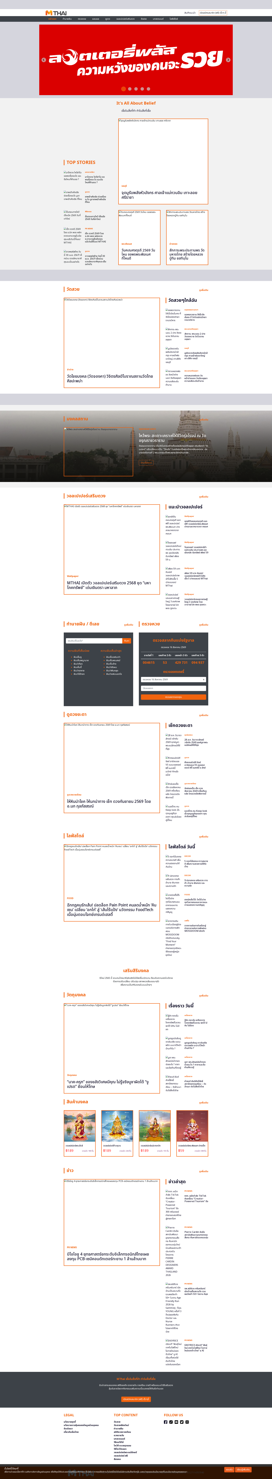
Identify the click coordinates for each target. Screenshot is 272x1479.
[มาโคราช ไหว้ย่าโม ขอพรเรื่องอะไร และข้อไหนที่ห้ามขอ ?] (73, 176)
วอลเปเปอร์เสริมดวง (125, 19)
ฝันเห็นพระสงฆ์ (113, 660)
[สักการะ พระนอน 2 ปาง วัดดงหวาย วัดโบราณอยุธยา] (173, 334)
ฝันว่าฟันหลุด (112, 670)
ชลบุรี (124, 186)
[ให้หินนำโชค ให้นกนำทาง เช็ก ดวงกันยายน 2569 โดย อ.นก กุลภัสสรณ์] (112, 756)
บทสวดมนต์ (158, 19)
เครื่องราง (188, 1015)
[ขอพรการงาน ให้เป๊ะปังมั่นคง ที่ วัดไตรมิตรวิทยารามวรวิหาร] (173, 315)
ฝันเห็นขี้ (78, 667)
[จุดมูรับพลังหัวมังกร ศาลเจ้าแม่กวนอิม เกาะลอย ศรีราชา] (136, 93)
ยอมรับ (229, 1469)
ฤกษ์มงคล (188, 735)
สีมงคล (117, 1459)
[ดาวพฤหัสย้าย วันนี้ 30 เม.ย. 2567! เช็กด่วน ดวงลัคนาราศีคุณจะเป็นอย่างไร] (73, 256)
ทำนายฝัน (67, 19)
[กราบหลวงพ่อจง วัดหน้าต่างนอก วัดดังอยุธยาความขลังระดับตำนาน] (173, 378)
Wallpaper (73, 576)
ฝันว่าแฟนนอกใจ (114, 674)
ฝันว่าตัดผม (111, 667)
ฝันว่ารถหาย (79, 670)
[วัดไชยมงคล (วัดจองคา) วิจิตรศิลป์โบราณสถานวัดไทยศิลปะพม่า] (112, 331)
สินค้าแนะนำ (190, 13)
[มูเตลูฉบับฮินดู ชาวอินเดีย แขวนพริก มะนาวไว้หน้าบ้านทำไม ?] (173, 1043)
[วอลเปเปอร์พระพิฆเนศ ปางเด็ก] (192, 1126)
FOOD (70, 898)
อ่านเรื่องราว (146, 462)
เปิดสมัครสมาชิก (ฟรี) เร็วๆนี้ (136, 1399)
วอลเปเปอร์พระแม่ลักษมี (125, 1452)
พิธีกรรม (88, 211)
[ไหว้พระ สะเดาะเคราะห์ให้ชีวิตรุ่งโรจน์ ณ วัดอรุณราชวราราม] (98, 452)
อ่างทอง (173, 244)
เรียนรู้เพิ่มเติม (243, 1469)
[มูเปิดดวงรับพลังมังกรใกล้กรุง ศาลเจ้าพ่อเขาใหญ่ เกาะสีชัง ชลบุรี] (173, 355)
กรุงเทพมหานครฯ (191, 309)
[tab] (123, 89)
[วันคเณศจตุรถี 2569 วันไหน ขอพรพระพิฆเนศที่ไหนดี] (139, 224)
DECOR (187, 856)
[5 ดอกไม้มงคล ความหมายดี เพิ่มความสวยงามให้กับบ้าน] (173, 861)
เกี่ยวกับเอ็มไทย (71, 1432)
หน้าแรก (52, 19)
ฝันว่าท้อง (78, 664)
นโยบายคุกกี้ (70, 1422)
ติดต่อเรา (68, 1428)
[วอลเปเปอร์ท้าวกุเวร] (117, 1126)
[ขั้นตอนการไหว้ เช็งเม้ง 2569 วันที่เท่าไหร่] (73, 215)
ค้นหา (126, 641)
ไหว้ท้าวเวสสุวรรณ (122, 1445)
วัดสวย (144, 19)
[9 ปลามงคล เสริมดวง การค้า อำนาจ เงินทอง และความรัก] (173, 881)
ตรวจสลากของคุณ (173, 697)
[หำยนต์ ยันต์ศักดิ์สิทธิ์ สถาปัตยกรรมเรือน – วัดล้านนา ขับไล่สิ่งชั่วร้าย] (173, 1083)
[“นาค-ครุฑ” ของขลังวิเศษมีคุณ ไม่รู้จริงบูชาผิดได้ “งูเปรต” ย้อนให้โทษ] (112, 1037)
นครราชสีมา (89, 172)
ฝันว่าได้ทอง (79, 674)
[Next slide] (228, 60)
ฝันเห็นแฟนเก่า (113, 657)
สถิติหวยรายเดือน (122, 1432)
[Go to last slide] (44, 60)
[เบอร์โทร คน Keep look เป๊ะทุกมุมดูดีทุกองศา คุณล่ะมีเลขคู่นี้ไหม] (173, 813)
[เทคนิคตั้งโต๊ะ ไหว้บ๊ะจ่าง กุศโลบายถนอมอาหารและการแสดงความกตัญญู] (173, 903)
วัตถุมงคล (72, 1075)
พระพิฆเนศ (127, 244)
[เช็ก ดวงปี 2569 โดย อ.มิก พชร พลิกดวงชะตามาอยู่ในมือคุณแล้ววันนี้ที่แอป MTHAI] (73, 235)
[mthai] (56, 12)
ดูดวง (87, 192)
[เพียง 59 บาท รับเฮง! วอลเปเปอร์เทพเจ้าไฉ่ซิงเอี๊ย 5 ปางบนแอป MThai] (173, 577)
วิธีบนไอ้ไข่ (119, 1442)
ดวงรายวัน (119, 1435)
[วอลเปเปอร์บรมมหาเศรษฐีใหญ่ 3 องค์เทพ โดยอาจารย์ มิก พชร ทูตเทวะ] (173, 601)
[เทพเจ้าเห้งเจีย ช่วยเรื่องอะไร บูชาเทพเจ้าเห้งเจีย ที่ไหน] (73, 195)
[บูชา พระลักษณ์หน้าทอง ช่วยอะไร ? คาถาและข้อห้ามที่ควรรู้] (173, 1062)
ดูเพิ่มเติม (203, 290)
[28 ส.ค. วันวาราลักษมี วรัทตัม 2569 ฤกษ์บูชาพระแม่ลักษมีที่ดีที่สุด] (173, 742)
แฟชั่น (186, 920)
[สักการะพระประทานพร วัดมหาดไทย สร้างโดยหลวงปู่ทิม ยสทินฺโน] (187, 224)
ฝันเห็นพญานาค (81, 660)
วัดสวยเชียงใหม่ (121, 1425)
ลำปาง (70, 369)
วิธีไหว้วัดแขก (120, 1449)
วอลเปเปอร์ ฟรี (121, 1456)
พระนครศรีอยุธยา (191, 329)
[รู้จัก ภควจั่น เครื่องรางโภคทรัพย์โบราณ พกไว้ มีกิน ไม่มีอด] (173, 1022)
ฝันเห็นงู (78, 657)
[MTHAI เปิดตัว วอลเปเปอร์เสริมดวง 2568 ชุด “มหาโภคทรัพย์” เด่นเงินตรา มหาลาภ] (112, 538)
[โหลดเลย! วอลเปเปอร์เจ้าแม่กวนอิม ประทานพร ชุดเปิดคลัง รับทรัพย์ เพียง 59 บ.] (173, 551)
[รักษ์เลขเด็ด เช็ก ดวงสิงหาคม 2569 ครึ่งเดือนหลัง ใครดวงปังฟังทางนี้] (173, 790)
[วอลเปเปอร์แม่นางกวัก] (154, 1126)
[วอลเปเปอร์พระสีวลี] (79, 1126)
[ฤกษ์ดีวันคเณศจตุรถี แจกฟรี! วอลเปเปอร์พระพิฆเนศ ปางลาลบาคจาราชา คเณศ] (173, 525)
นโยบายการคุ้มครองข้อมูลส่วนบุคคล (81, 1425)
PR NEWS (89, 228)
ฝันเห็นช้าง (111, 664)
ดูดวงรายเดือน (74, 794)
